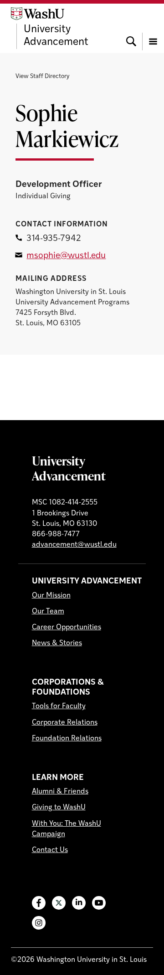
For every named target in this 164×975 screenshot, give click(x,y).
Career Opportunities (66, 627)
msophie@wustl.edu (66, 256)
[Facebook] (39, 903)
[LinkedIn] (79, 903)
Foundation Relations (67, 738)
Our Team (48, 611)
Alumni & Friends (60, 791)
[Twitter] (59, 903)
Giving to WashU (59, 807)
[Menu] (153, 28)
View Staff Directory (42, 76)
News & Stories (57, 643)
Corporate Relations (64, 722)
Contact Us (50, 850)
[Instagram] (39, 923)
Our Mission (51, 595)
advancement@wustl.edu (74, 545)
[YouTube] (99, 903)
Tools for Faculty (59, 706)
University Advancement (69, 468)
